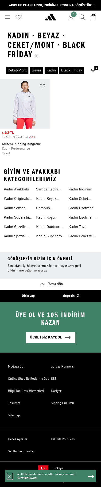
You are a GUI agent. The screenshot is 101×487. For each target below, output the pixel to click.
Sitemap (14, 415)
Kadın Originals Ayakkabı (16, 199)
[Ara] (82, 17)
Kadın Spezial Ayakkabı (15, 236)
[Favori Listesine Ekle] (42, 87)
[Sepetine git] (93, 17)
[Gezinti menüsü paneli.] (7, 17)
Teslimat (14, 403)
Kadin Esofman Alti (81, 218)
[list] (43, 70)
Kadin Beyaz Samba (46, 199)
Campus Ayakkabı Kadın (49, 208)
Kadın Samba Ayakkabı (14, 208)
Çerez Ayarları (18, 439)
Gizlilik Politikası (63, 439)
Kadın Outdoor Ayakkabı (48, 227)
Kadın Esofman (81, 208)
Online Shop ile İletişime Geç (28, 378)
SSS (54, 378)
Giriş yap (28, 295)
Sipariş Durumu (62, 403)
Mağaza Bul (16, 366)
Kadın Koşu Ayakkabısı (45, 218)
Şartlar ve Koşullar (21, 451)
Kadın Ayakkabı (16, 189)
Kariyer (56, 391)
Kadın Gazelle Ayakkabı (15, 227)
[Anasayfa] (50, 19)
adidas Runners (62, 366)
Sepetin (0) (71, 295)
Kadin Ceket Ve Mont (81, 236)
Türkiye (57, 468)
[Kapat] (10, 476)
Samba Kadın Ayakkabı (47, 190)
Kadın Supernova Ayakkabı (50, 236)
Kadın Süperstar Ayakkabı (17, 218)
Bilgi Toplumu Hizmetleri (26, 391)
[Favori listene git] (18, 17)
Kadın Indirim (80, 189)
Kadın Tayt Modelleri (77, 227)
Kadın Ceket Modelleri (78, 199)
